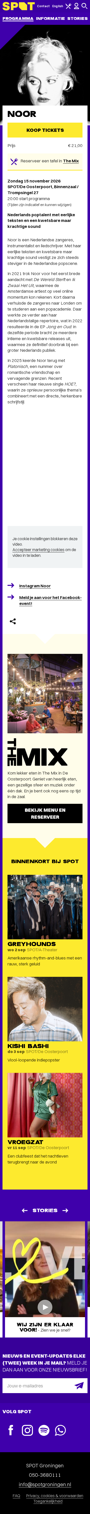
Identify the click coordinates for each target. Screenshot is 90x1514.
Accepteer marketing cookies (38, 549)
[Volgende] (65, 1210)
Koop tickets (45, 130)
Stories (77, 18)
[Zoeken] (85, 8)
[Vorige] (24, 1210)
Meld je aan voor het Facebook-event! (50, 600)
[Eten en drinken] (69, 8)
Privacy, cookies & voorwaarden (54, 1495)
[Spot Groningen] (18, 6)
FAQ (16, 1495)
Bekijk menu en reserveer (45, 813)
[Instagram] (27, 1431)
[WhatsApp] (60, 1431)
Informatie (50, 18)
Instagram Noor (35, 585)
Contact (43, 6)
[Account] (76, 8)
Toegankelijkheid (48, 1501)
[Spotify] (44, 1431)
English (57, 6)
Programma (18, 18)
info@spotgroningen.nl (45, 1484)
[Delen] (13, 621)
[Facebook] (10, 1431)
